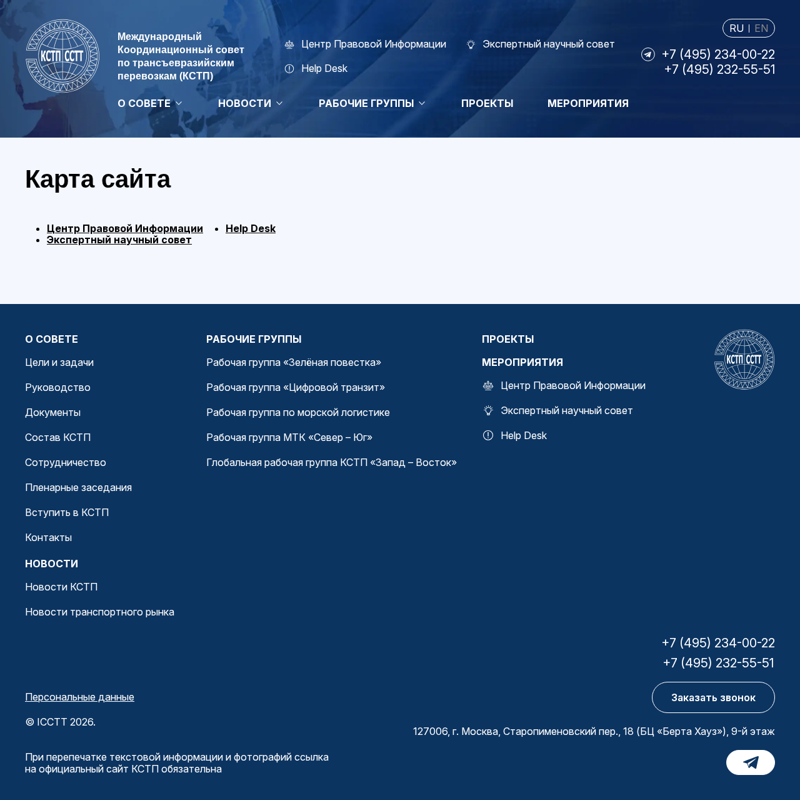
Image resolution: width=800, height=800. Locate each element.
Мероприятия (588, 103)
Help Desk (251, 228)
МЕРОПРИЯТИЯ (522, 362)
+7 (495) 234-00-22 (718, 54)
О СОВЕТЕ (51, 339)
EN (761, 28)
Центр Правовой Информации (125, 228)
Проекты (487, 103)
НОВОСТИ (51, 563)
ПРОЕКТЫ (508, 339)
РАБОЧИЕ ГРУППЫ (253, 339)
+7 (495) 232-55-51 (719, 69)
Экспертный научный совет (119, 239)
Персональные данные (79, 697)
